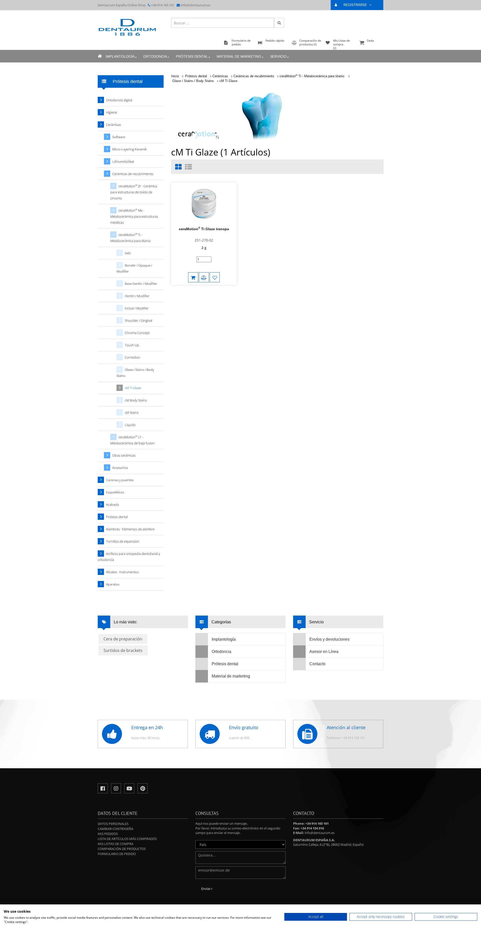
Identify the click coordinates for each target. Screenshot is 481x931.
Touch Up (132, 345)
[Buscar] (279, 23)
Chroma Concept (137, 332)
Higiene (111, 112)
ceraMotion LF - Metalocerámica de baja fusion (132, 440)
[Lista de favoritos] (215, 277)
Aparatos (112, 584)
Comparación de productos (122, 849)
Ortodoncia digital (119, 100)
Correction (132, 357)
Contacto (317, 664)
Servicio (278, 56)
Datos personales (113, 823)
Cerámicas (220, 76)
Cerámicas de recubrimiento (253, 76)
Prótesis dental (192, 56)
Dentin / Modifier (137, 296)
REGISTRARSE (355, 5)
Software (118, 137)
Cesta (370, 40)
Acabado (112, 504)
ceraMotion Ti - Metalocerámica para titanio (312, 76)
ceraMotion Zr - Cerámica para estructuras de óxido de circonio (133, 192)
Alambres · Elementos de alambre (130, 529)
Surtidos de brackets (123, 650)
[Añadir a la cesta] (193, 277)
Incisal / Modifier (137, 308)
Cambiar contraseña (115, 828)
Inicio (175, 76)
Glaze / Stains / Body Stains (193, 81)
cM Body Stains (136, 400)
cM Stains (132, 412)
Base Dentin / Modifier (141, 283)
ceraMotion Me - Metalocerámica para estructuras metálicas (134, 216)
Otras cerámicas (124, 455)
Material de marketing (239, 56)
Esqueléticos (115, 492)
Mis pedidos (108, 833)
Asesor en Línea (323, 651)
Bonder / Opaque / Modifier (134, 268)
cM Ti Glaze (228, 81)
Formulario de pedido (117, 854)
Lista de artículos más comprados (127, 838)
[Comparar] (204, 277)
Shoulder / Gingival (138, 320)
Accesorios (120, 467)
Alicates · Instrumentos (122, 572)
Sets (128, 253)
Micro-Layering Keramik (129, 149)
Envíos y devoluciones (329, 639)
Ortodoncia (155, 56)
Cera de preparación (122, 639)
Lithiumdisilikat (123, 161)
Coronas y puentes (120, 480)
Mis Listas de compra (115, 843)
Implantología (120, 56)
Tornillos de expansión (122, 541)
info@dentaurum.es (195, 5)
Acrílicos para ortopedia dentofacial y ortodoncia (129, 556)
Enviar (206, 888)
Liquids (130, 424)
